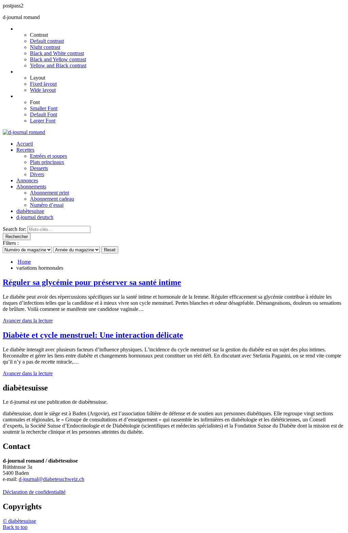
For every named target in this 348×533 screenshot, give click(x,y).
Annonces (27, 180)
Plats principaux (47, 162)
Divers (37, 174)
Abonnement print (49, 193)
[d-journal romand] (24, 132)
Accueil (24, 144)
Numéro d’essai (47, 205)
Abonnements (31, 186)
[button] (15, 527)
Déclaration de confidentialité (34, 492)
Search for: (14, 229)
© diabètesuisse (19, 521)
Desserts (39, 168)
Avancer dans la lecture (28, 320)
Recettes (25, 150)
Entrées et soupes (48, 156)
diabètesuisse (30, 211)
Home (24, 262)
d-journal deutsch (34, 217)
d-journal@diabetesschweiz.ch (51, 479)
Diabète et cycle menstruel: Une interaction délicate (93, 335)
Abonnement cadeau (52, 199)
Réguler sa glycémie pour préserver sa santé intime (92, 282)
